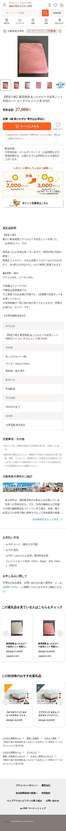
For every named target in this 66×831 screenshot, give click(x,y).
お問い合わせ (52, 800)
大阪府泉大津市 (15, 31)
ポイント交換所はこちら (35, 203)
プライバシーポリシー (27, 785)
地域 (33, 23)
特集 (46, 23)
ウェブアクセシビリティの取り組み (24, 800)
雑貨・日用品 (33, 738)
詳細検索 (57, 13)
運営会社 (45, 785)
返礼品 (6, 23)
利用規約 (45, 793)
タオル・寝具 (50, 738)
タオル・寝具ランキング (42, 756)
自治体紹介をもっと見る (45, 519)
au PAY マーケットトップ (33, 808)
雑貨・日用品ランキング (14, 756)
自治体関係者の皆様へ (27, 793)
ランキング (20, 23)
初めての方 (59, 23)
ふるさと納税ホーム (12, 738)
